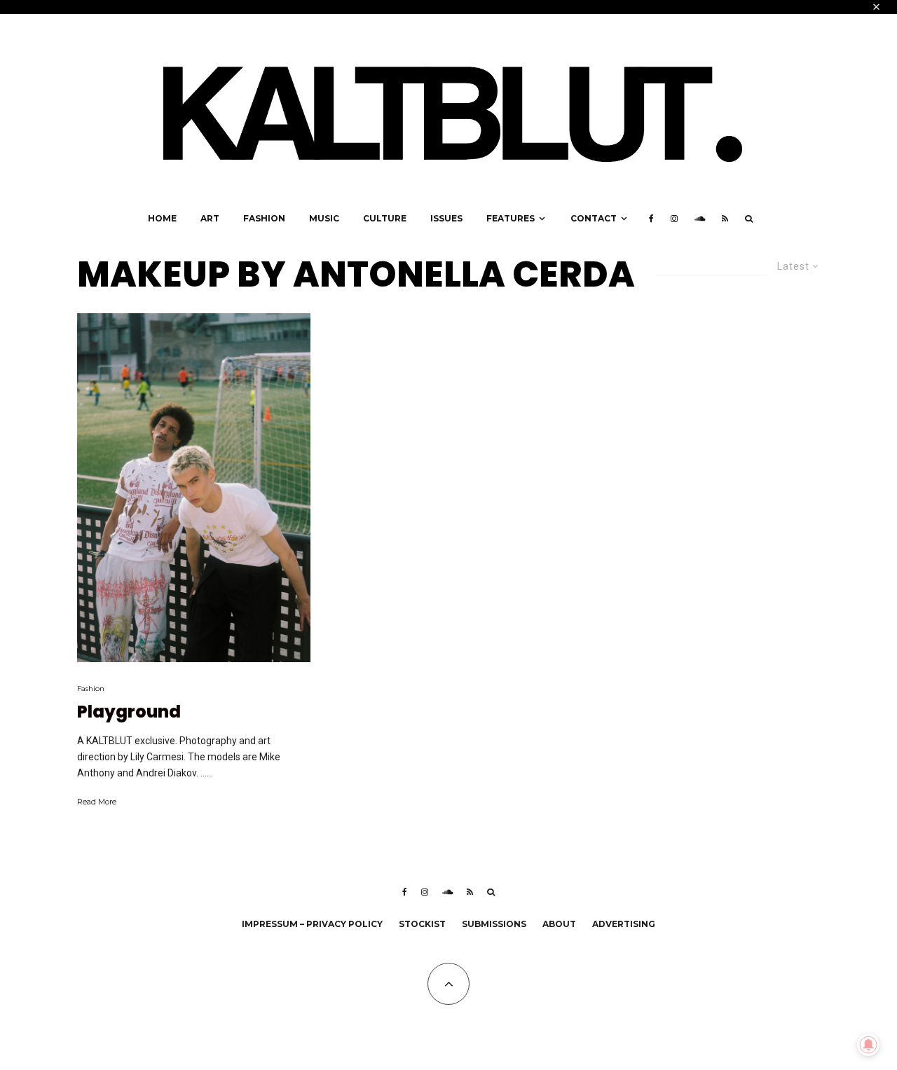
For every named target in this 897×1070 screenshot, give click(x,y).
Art (209, 218)
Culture (384, 218)
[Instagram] (674, 218)
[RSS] (725, 218)
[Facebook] (651, 218)
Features (510, 218)
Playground (129, 712)
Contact (593, 218)
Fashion (264, 218)
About (559, 924)
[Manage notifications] (868, 1045)
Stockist (422, 924)
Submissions (494, 924)
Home (162, 218)
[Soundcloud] (699, 218)
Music (324, 218)
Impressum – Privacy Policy (312, 924)
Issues (446, 218)
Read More (96, 802)
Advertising (623, 924)
